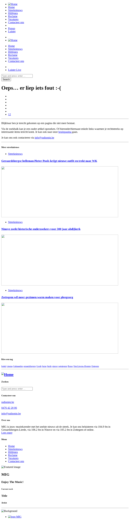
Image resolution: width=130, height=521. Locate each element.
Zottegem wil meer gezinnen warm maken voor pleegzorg (37, 297)
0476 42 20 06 (9, 407)
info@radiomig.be (44, 137)
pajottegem (62, 366)
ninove (55, 366)
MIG (18, 516)
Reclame (12, 16)
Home (11, 7)
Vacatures (13, 19)
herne (44, 366)
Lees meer (6, 432)
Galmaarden (18, 366)
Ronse (70, 366)
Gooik (38, 366)
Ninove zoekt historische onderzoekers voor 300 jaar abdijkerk (40, 229)
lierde (49, 366)
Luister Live (14, 69)
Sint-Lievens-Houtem (82, 366)
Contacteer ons (16, 22)
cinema (10, 366)
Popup (11, 28)
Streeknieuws (15, 10)
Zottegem (95, 366)
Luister (12, 31)
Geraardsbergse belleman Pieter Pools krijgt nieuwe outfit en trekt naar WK (49, 160)
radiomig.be (7, 402)
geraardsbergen (30, 366)
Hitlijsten (13, 13)
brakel (3, 366)
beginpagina (65, 131)
